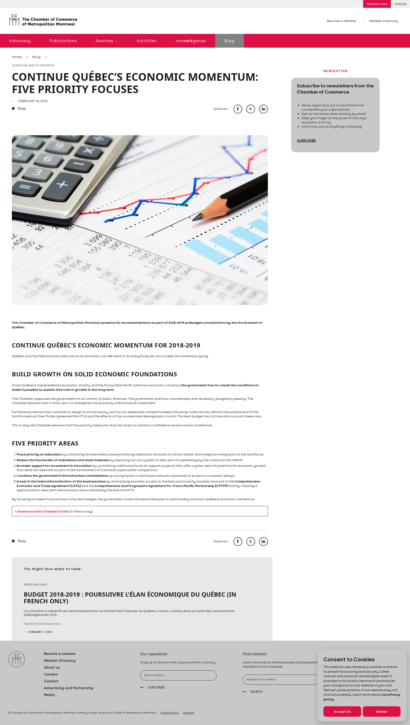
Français (400, 4)
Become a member (341, 21)
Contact (51, 681)
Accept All (342, 711)
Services (105, 40)
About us (52, 667)
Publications (63, 40)
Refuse (381, 711)
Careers (51, 674)
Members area (377, 4)
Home (17, 57)
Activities (147, 40)
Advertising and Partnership (68, 688)
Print (21, 109)
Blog (229, 40)
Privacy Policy (170, 712)
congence (191, 40)
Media (49, 695)
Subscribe (306, 140)
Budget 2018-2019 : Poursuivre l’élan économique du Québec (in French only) (130, 597)
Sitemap (188, 712)
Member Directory (383, 21)
